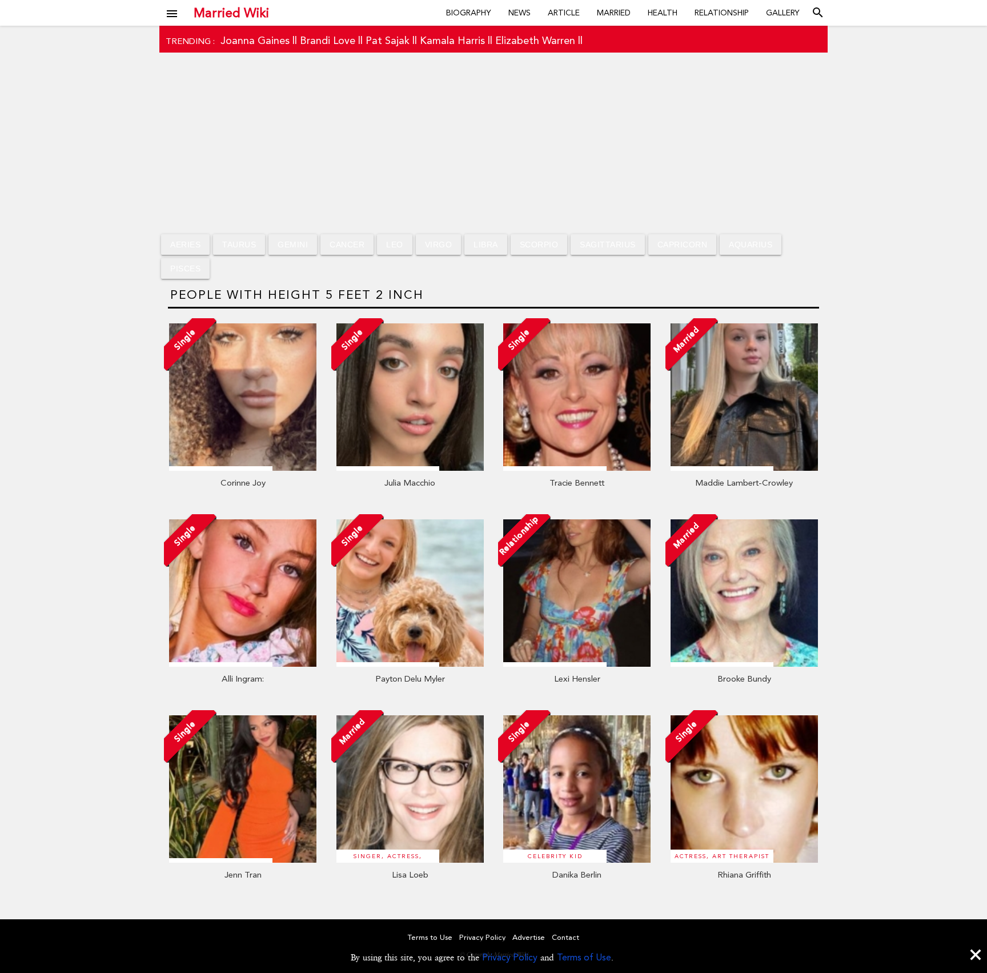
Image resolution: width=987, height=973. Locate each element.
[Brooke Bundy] (744, 664)
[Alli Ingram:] (242, 664)
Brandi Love (327, 40)
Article (564, 12)
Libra (486, 244)
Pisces (185, 268)
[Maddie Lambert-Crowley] (744, 468)
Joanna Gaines (255, 40)
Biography (468, 12)
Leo (394, 244)
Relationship (722, 12)
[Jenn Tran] (242, 860)
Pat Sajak (388, 40)
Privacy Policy (509, 957)
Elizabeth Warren (535, 40)
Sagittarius (608, 244)
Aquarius (750, 244)
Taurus (239, 244)
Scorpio (539, 244)
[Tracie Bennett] (577, 468)
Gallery (783, 12)
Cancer (347, 244)
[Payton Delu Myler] (410, 664)
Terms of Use (584, 957)
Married (614, 12)
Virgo (438, 244)
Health (662, 12)
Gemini (293, 244)
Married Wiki (231, 12)
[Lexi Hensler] (577, 664)
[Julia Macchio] (410, 468)
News (519, 12)
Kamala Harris (452, 40)
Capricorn (682, 244)
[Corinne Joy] (242, 468)
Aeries (185, 244)
